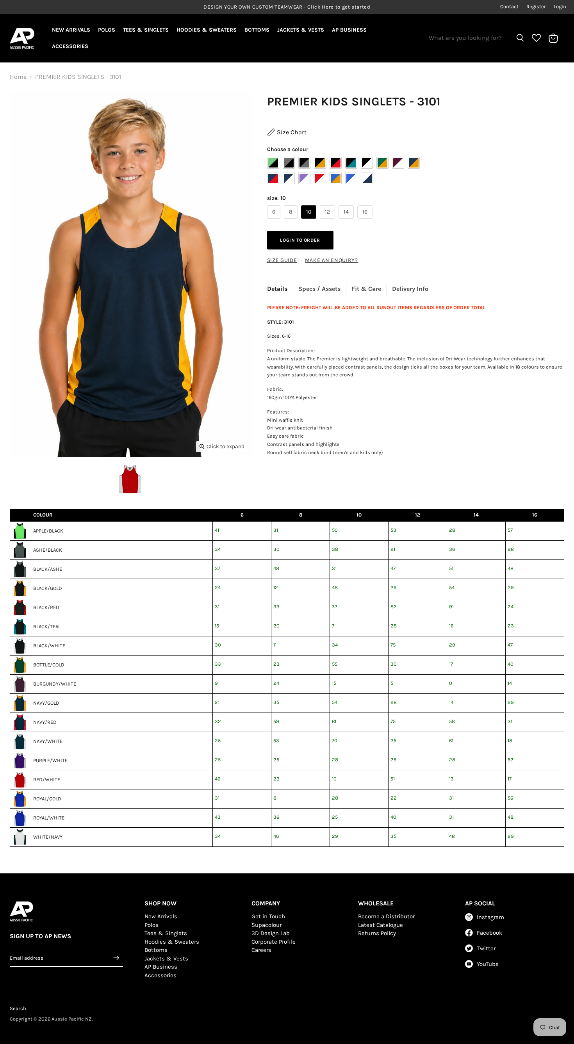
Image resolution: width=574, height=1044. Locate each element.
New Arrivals (71, 30)
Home (18, 76)
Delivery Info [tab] (410, 288)
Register (536, 6)
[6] (274, 220)
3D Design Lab (270, 933)
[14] (347, 220)
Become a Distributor (386, 916)
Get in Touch (268, 916)
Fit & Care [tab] (366, 288)
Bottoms (256, 30)
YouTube (488, 963)
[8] (291, 220)
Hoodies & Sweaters (206, 30)
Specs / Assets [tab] (319, 288)
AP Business (349, 30)
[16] (365, 220)
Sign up (117, 958)
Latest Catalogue (380, 924)
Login (560, 6)
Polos (106, 30)
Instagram (490, 917)
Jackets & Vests (300, 30)
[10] (309, 220)
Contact (509, 6)
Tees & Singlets (146, 30)
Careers (261, 949)
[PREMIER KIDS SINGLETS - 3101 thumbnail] (129, 479)
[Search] (520, 38)
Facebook (489, 932)
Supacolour (266, 924)
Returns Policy (377, 933)
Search (18, 1008)
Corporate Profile (273, 941)
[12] (328, 220)
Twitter (486, 948)
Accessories (70, 46)
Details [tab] (277, 288)
